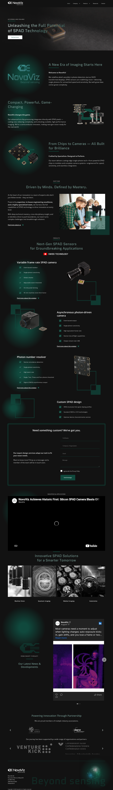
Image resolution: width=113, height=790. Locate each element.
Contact (103, 3)
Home (68, 3)
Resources (95, 3)
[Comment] (60, 695)
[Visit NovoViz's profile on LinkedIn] (58, 623)
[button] (20, 601)
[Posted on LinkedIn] (100, 623)
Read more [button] (61, 637)
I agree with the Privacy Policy (71, 471)
